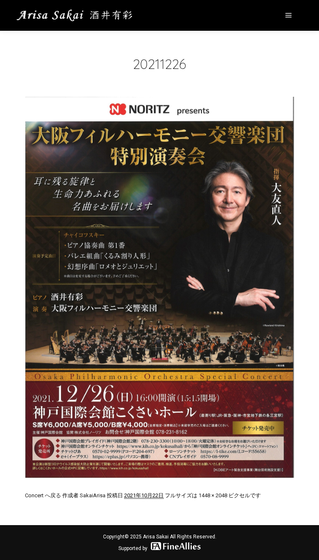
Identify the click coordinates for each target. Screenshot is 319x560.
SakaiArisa (93, 495)
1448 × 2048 (213, 495)
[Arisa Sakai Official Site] (75, 15)
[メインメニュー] (288, 15)
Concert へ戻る (43, 495)
